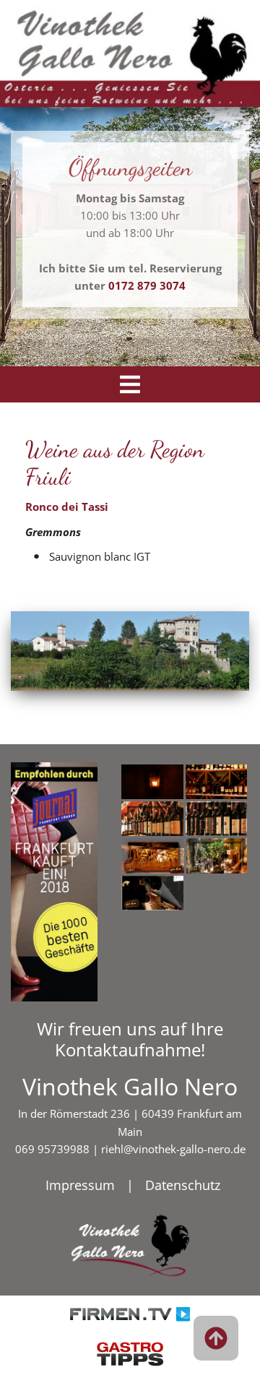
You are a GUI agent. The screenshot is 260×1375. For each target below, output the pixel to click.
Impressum (80, 1185)
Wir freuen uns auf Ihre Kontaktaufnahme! (130, 1039)
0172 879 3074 (147, 285)
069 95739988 (52, 1149)
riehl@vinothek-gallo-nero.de (173, 1149)
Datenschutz (182, 1185)
